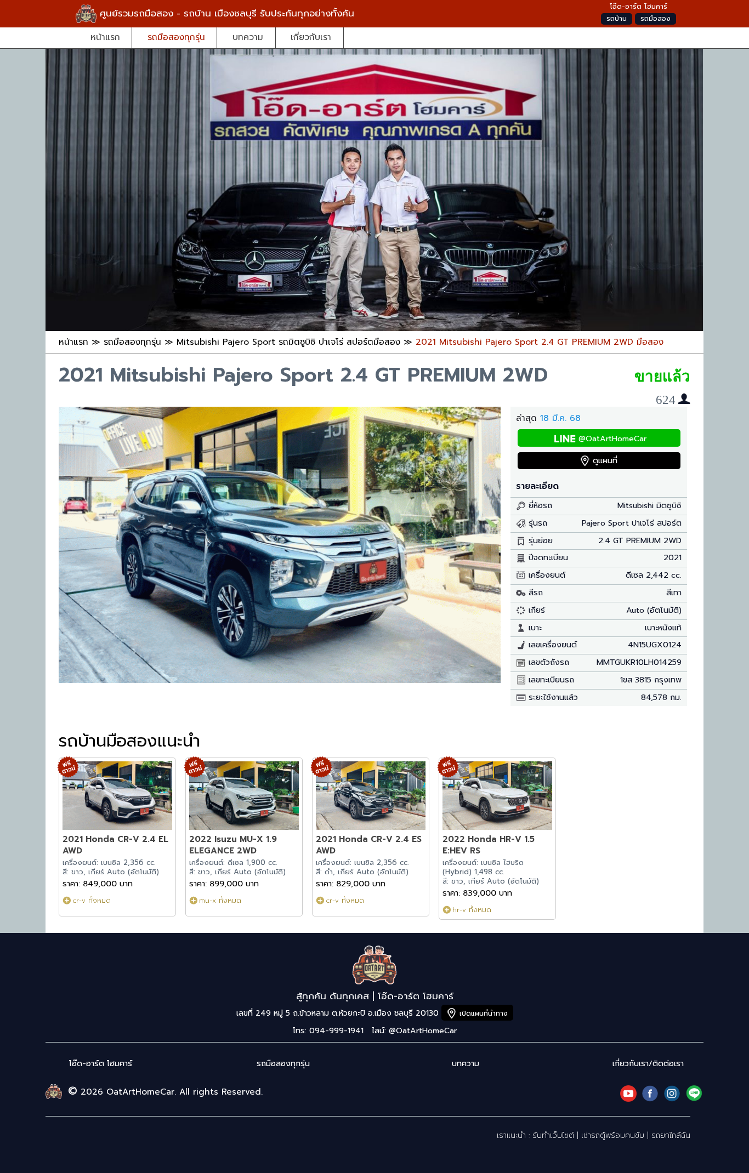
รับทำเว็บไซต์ (553, 1135)
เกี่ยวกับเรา (311, 37)
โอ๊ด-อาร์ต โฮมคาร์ (100, 1063)
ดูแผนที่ (605, 460)
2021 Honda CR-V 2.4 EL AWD (115, 845)
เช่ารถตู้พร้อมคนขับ (612, 1135)
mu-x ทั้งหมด (220, 900)
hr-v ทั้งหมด (471, 909)
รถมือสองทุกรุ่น (176, 37)
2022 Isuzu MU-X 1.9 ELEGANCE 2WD (233, 845)
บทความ (247, 37)
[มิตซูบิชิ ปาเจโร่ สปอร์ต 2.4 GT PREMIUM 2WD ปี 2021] (280, 680)
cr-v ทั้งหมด (91, 900)
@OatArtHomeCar (612, 439)
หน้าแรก (105, 37)
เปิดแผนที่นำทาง (483, 1013)
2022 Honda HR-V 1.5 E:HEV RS (488, 845)
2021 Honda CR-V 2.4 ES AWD (369, 845)
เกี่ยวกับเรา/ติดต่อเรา (648, 1063)
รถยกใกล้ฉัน (670, 1135)
